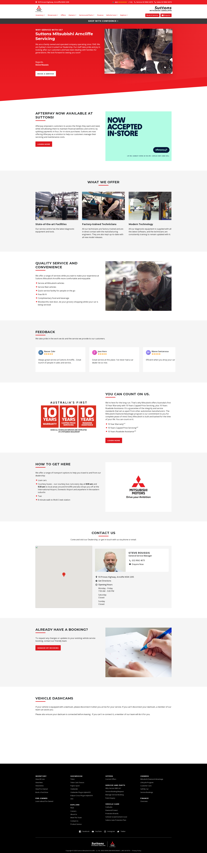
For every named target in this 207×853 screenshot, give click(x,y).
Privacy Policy (136, 850)
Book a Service (45, 74)
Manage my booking (48, 648)
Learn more (113, 440)
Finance (100, 15)
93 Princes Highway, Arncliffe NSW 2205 (116, 577)
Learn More (43, 144)
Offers (63, 15)
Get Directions (104, 580)
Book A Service (152, 15)
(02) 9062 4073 (138, 560)
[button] (39, 359)
